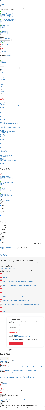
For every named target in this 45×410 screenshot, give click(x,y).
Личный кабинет (4, 3)
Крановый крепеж (40, 376)
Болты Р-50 (2, 250)
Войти (2, 69)
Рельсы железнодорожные (17, 372)
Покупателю (2, 0)
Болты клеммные (3, 256)
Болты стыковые (3, 254)
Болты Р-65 (2, 249)
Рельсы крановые (33, 376)
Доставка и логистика (12, 366)
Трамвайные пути (3, 375)
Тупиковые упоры (14, 377)
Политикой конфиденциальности (23, 336)
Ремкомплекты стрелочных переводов (16, 373)
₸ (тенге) (2, 236)
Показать (1, 240)
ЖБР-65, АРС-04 (39, 373)
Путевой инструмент (22, 377)
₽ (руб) (2, 234)
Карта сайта (2, 378)
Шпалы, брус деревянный (28, 372)
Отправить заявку (16, 344)
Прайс (1, 366)
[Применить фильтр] (1, 238)
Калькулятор (24, 366)
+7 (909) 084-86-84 (5, 45)
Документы (19, 370)
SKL (11, 370)
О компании (2, 1)
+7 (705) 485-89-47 (3, 51)
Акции (4, 366)
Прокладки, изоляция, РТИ (13, 376)
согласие (16, 335)
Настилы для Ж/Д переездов (5, 377)
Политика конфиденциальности (24, 399)
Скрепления (8, 370)
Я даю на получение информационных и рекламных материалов (23, 340)
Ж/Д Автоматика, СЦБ (30, 377)
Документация (19, 366)
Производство (30, 366)
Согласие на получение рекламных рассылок (9, 399)
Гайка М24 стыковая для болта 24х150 (7, 246)
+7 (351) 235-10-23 (24, 47)
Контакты (35, 370)
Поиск (12, 9)
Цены (4, 370)
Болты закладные (3, 255)
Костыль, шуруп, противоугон (24, 376)
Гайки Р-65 (2, 252)
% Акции (1, 370)
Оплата (6, 366)
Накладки (2, 376)
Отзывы (39, 366)
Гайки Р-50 (2, 253)
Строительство (30, 370)
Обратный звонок (3, 101)
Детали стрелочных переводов (30, 373)
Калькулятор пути (3, 41)
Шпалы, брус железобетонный (39, 372)
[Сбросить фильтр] (3, 238)
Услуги (23, 370)
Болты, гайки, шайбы (20, 375)
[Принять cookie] (1, 403)
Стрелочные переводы (4, 373)
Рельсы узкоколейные (11, 375)
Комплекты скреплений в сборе (6, 372)
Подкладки (6, 376)
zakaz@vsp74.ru (8, 55)
